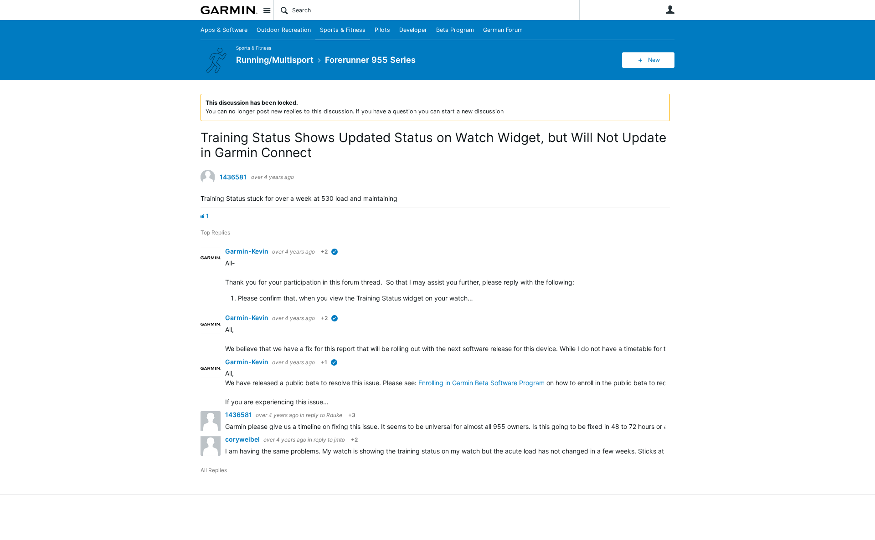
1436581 (233, 177)
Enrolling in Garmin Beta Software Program (481, 383)
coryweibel (243, 439)
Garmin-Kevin (247, 251)
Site (266, 10)
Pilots (382, 29)
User (669, 9)
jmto (339, 439)
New (654, 59)
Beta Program (455, 29)
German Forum (503, 29)
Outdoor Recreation (284, 29)
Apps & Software (224, 29)
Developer (413, 29)
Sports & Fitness (342, 29)
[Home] (229, 10)
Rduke (335, 415)
